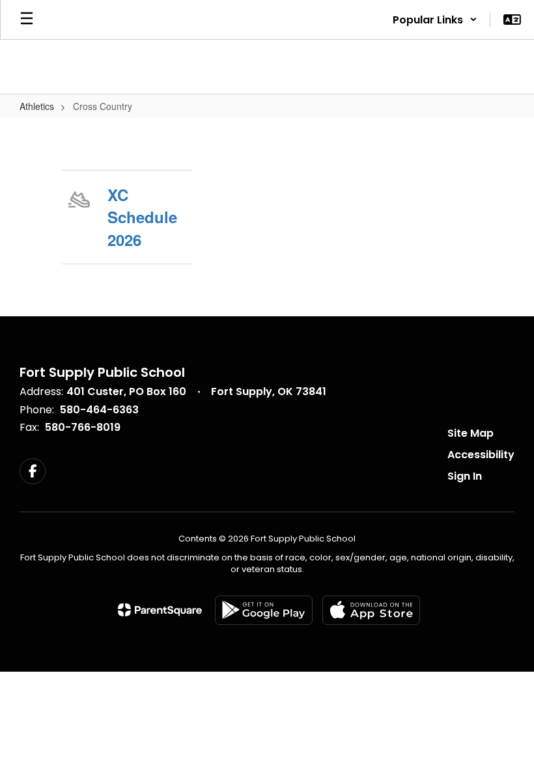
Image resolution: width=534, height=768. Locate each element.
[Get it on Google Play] (264, 610)
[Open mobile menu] (27, 19)
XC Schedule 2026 (142, 217)
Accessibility (480, 454)
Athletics (37, 106)
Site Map (470, 433)
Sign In (464, 476)
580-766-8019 (82, 427)
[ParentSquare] (160, 610)
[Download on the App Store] (371, 610)
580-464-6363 (99, 409)
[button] (435, 19)
